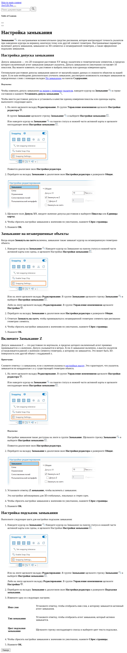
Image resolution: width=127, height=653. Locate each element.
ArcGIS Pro (7, 5)
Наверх (5, 650)
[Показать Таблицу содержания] (2, 25)
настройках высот (74, 365)
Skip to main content (11, 2)
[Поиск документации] (33, 9)
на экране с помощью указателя (56, 90)
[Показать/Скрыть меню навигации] (15, 6)
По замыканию (53, 78)
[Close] (2, 22)
